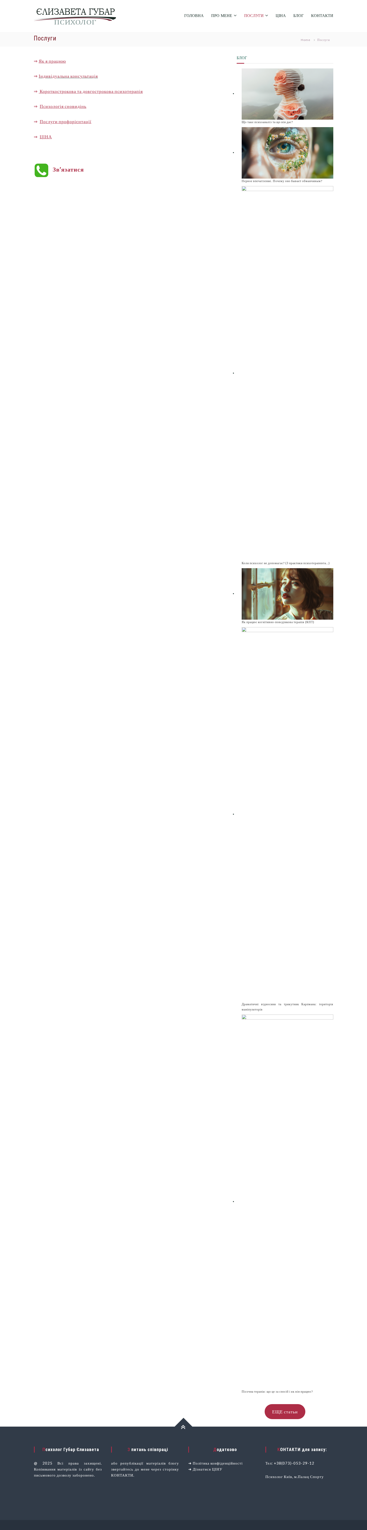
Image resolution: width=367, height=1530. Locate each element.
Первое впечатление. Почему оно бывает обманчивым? (282, 181)
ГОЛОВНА (194, 16)
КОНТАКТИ (322, 16)
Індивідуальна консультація (68, 76)
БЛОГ (298, 16)
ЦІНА (281, 16)
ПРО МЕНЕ (221, 16)
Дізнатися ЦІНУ (207, 1469)
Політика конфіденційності (218, 1463)
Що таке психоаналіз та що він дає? (267, 122)
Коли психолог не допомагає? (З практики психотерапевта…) (286, 563)
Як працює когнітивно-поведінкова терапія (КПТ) (278, 622)
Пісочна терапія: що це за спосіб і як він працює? (277, 1391)
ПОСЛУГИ (254, 16)
